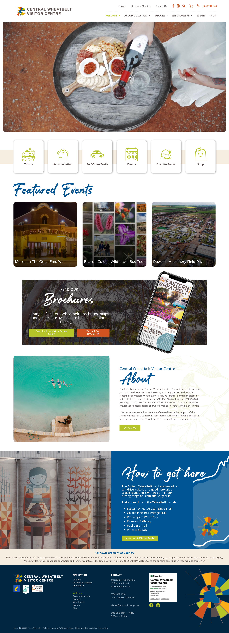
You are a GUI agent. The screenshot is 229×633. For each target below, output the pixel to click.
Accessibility (103, 628)
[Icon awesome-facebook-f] (173, 6)
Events (201, 15)
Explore (77, 599)
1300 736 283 (117, 597)
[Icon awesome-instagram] (178, 6)
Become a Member (82, 582)
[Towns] (28, 156)
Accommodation (135, 15)
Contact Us (78, 585)
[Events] (132, 156)
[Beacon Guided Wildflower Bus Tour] (114, 234)
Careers (77, 579)
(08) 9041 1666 (118, 594)
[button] (183, 6)
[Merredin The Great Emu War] (45, 234)
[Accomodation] (63, 156)
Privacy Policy (91, 628)
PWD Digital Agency (66, 628)
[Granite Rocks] (166, 156)
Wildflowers (181, 15)
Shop (212, 15)
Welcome (111, 15)
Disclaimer (80, 628)
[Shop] (200, 156)
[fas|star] (151, 605)
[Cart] (191, 6)
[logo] (43, 11)
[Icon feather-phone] (198, 6)
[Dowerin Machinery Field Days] (184, 234)
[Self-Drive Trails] (97, 156)
